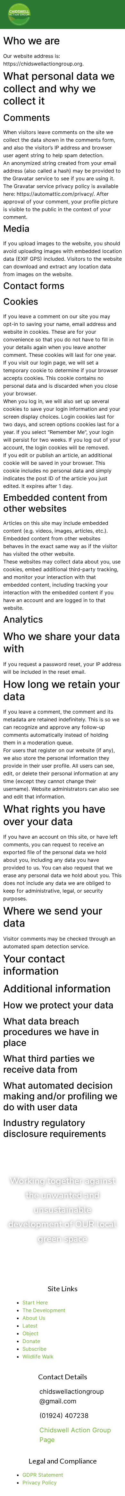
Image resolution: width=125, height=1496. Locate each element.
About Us (33, 1318)
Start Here (35, 1302)
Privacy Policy (39, 1482)
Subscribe (34, 1349)
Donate (31, 1341)
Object (30, 1333)
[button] (106, 14)
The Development (43, 1310)
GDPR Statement (42, 1475)
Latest (30, 1325)
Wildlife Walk (38, 1356)
